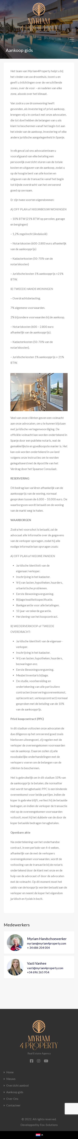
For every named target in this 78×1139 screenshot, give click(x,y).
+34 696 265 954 (38, 972)
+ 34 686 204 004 (38, 947)
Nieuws (11, 1078)
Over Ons (12, 1098)
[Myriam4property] (39, 31)
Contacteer (13, 1105)
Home (10, 1072)
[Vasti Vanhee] (15, 974)
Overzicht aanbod (17, 1085)
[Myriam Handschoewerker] (15, 949)
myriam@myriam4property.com (46, 943)
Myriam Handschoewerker (47, 939)
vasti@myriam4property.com (45, 968)
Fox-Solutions (49, 1125)
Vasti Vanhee (36, 963)
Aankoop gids (14, 1092)
